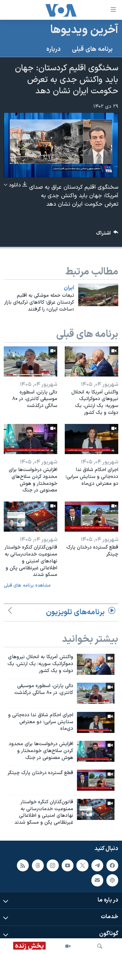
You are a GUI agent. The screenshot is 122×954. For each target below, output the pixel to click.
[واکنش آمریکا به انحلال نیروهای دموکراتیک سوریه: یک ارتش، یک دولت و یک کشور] (91, 361)
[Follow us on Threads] (38, 865)
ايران (69, 288)
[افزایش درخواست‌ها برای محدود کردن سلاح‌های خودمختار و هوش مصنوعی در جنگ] (30, 439)
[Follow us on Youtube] (68, 865)
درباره (53, 49)
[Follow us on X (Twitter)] (82, 865)
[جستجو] (99, 946)
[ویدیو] (67, 946)
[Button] (107, 234)
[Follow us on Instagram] (52, 865)
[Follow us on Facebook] (112, 865)
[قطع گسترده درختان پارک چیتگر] (91, 516)
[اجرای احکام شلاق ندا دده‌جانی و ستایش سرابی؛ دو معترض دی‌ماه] (91, 439)
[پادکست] (112, 880)
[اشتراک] (97, 880)
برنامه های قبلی (92, 49)
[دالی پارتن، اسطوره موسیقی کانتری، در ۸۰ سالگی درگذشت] (30, 361)
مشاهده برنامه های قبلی (27, 585)
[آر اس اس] (23, 865)
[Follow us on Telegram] (97, 865)
